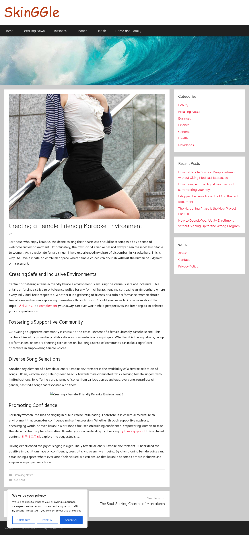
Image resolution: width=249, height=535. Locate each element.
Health (101, 31)
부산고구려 (26, 306)
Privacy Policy (188, 266)
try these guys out (132, 431)
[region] (47, 508)
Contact (184, 259)
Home (9, 31)
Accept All (71, 519)
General (184, 132)
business (19, 480)
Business (60, 31)
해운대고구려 (30, 436)
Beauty (183, 105)
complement (48, 306)
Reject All (47, 519)
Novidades (186, 145)
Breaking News (34, 31)
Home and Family (128, 31)
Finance (81, 31)
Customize (23, 519)
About (182, 253)
